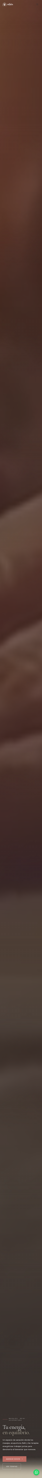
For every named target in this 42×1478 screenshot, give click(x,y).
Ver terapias (11, 1466)
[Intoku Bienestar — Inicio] (8, 4)
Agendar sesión (13, 1459)
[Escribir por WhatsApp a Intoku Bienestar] (36, 1472)
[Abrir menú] (37, 4)
